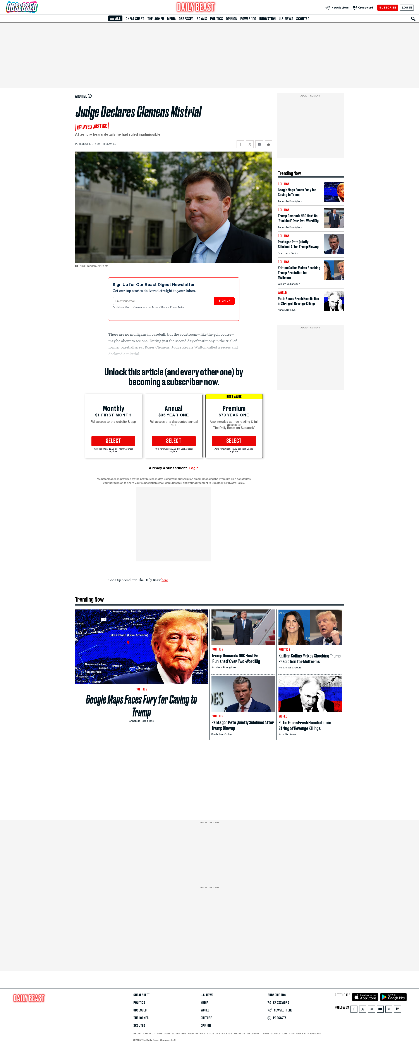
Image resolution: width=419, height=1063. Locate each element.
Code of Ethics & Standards (226, 1033)
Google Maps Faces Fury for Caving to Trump (141, 705)
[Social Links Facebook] (353, 1010)
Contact (149, 1033)
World (205, 1010)
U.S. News (286, 19)
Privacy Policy (177, 307)
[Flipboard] (397, 1010)
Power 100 (248, 19)
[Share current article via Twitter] (250, 144)
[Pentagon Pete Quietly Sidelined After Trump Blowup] (334, 253)
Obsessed (186, 19)
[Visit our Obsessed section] (35, 7)
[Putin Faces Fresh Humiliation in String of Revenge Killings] (334, 309)
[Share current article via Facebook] (240, 144)
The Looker (155, 19)
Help (191, 1033)
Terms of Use (159, 307)
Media (171, 19)
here (164, 580)
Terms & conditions (274, 1033)
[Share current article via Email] (259, 144)
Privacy (201, 1033)
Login (194, 468)
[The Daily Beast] (196, 7)
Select (113, 441)
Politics (216, 19)
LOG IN (407, 7)
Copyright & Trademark (305, 1033)
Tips (159, 1033)
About (137, 1033)
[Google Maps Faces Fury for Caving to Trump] (334, 201)
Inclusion (253, 1033)
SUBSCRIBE (387, 7)
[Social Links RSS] (388, 1010)
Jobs (167, 1033)
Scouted (302, 19)
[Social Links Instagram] (371, 1010)
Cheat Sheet (134, 19)
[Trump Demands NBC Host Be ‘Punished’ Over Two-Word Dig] (334, 227)
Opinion (231, 19)
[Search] (413, 19)
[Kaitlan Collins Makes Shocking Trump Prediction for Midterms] (334, 279)
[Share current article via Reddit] (268, 144)
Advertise (179, 1033)
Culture (206, 1018)
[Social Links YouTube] (380, 1010)
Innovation (267, 19)
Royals (202, 19)
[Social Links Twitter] (362, 1010)
